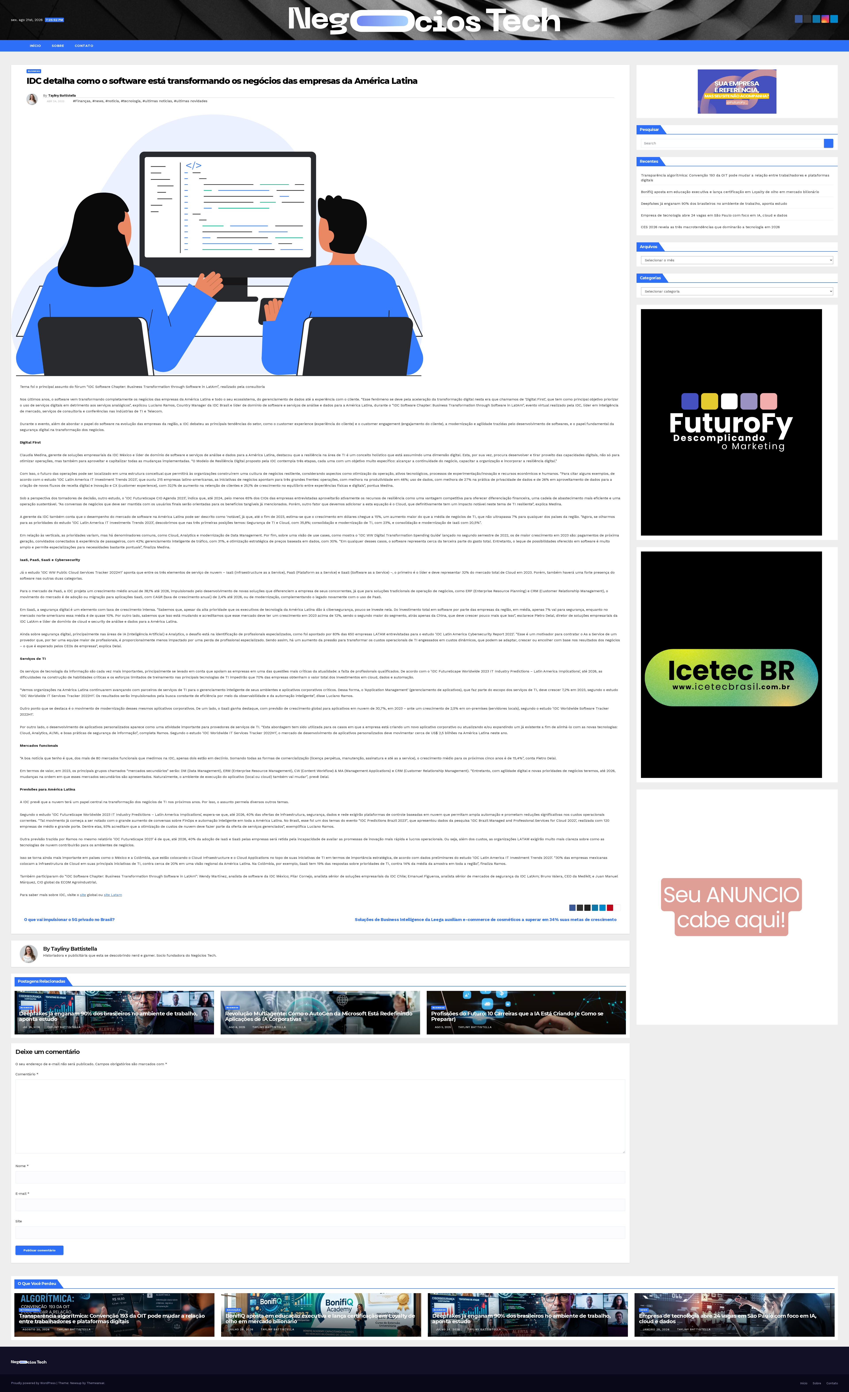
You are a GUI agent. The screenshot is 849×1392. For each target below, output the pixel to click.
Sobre (57, 46)
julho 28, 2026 (241, 1329)
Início (35, 46)
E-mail (22, 1193)
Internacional (29, 1310)
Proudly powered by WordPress (34, 1383)
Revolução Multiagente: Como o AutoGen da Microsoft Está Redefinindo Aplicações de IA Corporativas (318, 1016)
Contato (83, 46)
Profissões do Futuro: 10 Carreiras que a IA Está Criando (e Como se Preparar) (517, 1016)
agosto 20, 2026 (37, 1329)
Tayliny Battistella (62, 96)
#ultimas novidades (190, 101)
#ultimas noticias (157, 101)
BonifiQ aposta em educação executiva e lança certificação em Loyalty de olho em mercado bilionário (730, 192)
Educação (233, 1310)
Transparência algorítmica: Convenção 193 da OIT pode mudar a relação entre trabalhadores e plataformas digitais (112, 1319)
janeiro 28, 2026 (657, 1329)
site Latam (113, 895)
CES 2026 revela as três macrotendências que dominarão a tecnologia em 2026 (710, 227)
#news (97, 101)
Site (18, 1221)
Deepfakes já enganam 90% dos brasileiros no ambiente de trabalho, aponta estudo (108, 1016)
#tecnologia (131, 101)
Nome (22, 1166)
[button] (836, 46)
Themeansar (95, 1383)
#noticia (112, 101)
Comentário (26, 1074)
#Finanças (81, 101)
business (34, 71)
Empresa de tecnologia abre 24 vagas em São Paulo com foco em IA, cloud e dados (714, 215)
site (83, 895)
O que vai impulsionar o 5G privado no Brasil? (69, 919)
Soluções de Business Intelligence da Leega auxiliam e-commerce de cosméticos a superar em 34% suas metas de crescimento (486, 919)
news (643, 1310)
